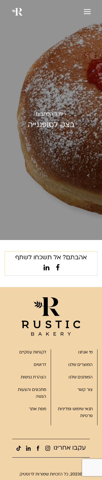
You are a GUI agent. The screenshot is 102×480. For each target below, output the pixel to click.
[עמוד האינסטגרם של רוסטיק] (47, 448)
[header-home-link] (17, 12)
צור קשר (85, 390)
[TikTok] (18, 448)
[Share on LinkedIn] (45, 268)
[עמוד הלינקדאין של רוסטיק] (28, 448)
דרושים (40, 365)
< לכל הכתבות (51, 114)
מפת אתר (37, 409)
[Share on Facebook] (56, 268)
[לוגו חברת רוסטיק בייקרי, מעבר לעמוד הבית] (51, 316)
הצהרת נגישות (33, 377)
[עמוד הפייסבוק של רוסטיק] (38, 448)
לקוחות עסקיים (32, 352)
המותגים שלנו (81, 377)
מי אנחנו (85, 352)
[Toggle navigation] (87, 11)
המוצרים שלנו (80, 365)
